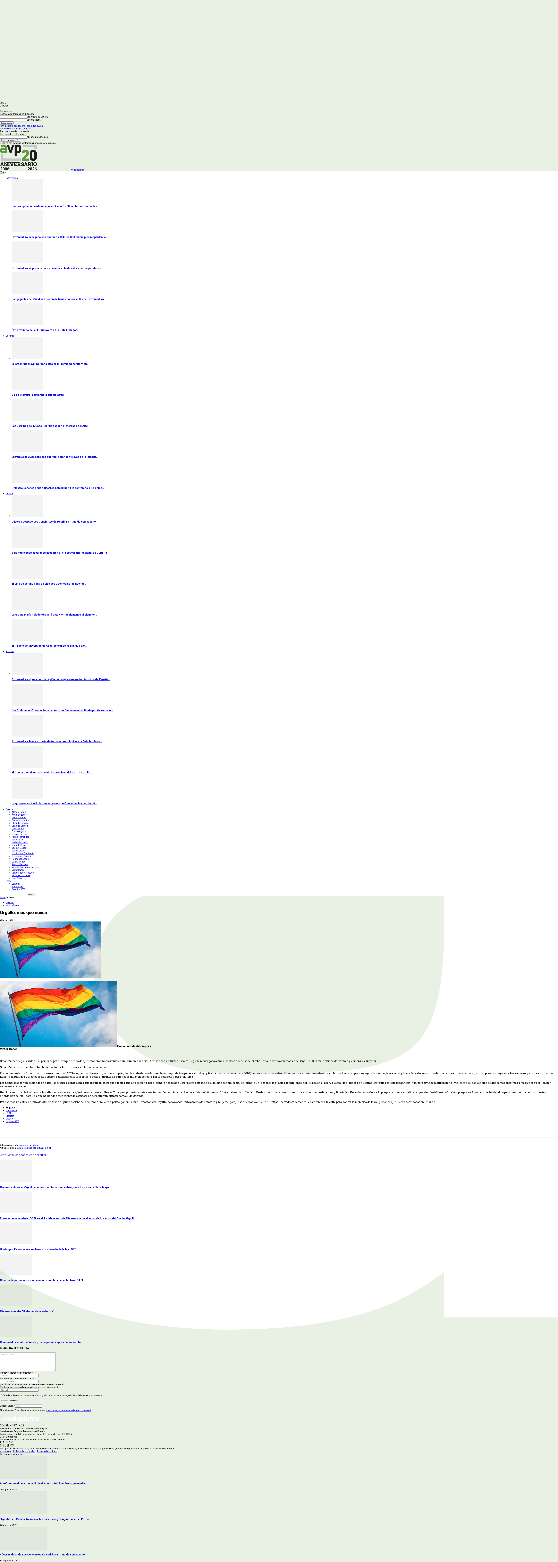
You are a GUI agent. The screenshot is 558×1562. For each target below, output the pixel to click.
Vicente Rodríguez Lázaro (25, 867)
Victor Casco (18, 870)
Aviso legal (5, 1451)
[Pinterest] (26, 1131)
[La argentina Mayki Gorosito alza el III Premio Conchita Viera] (27, 358)
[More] (68, 1131)
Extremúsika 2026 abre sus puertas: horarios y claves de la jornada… (55, 456)
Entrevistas (17, 886)
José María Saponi (21, 856)
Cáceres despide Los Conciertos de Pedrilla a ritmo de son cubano (54, 521)
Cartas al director (20, 820)
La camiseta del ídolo (27, 1145)
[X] (15, 1131)
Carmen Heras (19, 817)
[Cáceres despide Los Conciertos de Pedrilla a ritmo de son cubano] (27, 516)
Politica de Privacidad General (15, 128)
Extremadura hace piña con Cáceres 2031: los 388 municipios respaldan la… (60, 237)
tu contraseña (34, 119)
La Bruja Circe (18, 861)
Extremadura (12, 178)
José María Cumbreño (23, 853)
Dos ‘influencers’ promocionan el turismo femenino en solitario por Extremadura (62, 710)
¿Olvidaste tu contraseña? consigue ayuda (21, 126)
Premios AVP (18, 889)
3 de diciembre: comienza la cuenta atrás (38, 394)
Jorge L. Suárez (20, 845)
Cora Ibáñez (18, 828)
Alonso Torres (19, 812)
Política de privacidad (24, 1451)
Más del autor (37, 1155)
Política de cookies (47, 1451)
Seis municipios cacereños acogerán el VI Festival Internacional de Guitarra (59, 552)
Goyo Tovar (17, 839)
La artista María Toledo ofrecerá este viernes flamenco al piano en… (54, 614)
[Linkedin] (36, 1131)
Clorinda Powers (20, 823)
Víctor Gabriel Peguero (23, 872)
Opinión (10, 809)
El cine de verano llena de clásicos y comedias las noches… (49, 583)
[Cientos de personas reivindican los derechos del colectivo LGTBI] (16, 1274)
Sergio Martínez (20, 864)
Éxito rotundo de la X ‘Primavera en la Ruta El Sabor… (45, 330)
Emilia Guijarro (19, 831)
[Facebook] (5, 1131)
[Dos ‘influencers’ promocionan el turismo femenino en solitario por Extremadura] (27, 704)
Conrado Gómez (20, 825)
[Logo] (2, 173)
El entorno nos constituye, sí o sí (34, 1148)
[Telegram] (57, 1131)
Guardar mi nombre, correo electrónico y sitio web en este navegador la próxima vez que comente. (52, 1395)
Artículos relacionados (14, 1155)
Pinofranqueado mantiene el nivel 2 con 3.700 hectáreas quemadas (54, 206)
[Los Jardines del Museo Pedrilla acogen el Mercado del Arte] (27, 420)
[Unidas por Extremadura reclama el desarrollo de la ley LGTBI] (16, 1243)
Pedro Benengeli (20, 859)
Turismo (10, 651)
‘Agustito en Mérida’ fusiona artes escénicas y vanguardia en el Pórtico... (46, 1519)
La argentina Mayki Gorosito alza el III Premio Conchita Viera (50, 364)
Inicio (3, 897)
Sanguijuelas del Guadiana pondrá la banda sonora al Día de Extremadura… (59, 299)
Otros (8, 881)
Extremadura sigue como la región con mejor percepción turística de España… (61, 679)
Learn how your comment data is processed (68, 1410)
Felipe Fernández (20, 836)
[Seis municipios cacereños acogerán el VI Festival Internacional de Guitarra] (27, 547)
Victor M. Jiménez (21, 875)
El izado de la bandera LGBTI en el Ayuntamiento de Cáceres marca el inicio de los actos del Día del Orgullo (67, 1218)
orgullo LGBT (12, 1121)
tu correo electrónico (37, 137)
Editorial (16, 883)
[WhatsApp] (46, 1131)
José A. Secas (19, 848)
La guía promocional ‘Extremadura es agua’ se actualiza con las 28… (54, 803)
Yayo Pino (17, 878)
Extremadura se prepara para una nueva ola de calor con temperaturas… (57, 268)
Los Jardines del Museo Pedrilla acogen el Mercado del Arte (50, 426)
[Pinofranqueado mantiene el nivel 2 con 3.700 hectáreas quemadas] (27, 200)
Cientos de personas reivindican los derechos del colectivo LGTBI (41, 1280)
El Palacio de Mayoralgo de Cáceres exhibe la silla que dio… (49, 645)
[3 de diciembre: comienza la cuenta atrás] (27, 389)
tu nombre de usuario (37, 116)
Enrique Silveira (19, 834)
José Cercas (18, 850)
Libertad (10, 1116)
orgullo (9, 1118)
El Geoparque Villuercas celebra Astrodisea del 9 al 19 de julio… (52, 772)
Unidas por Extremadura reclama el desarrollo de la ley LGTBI (38, 1249)
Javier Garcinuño (20, 842)
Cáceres (10, 335)
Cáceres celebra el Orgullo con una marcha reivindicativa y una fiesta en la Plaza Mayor (55, 1187)
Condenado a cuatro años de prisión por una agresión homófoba (40, 1342)
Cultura (9, 493)
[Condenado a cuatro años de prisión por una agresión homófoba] (16, 1336)
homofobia (11, 1110)
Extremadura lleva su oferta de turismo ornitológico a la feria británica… (57, 741)
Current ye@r (7, 1406)
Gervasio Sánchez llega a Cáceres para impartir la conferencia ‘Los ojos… (58, 488)
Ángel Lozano (19, 814)
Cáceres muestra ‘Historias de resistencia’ (27, 1311)
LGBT (8, 1113)
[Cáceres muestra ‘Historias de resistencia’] (16, 1305)
